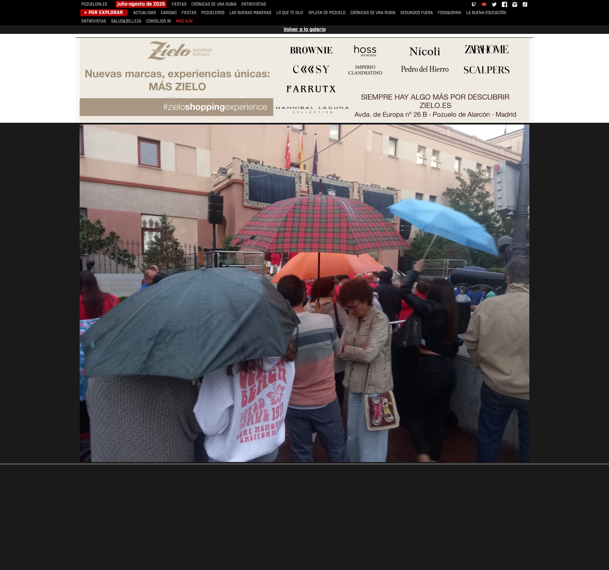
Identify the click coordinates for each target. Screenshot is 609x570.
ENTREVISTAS (253, 4)
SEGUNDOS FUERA (416, 13)
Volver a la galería (305, 29)
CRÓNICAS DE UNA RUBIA (213, 4)
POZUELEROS (212, 13)
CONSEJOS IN (158, 21)
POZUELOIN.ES (94, 4)
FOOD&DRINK (449, 13)
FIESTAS (179, 4)
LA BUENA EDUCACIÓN (486, 13)
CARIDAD (169, 13)
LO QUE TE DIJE (289, 13)
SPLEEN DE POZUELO (326, 13)
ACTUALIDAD (144, 13)
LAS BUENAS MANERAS (250, 13)
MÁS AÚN (184, 21)
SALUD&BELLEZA (126, 21)
